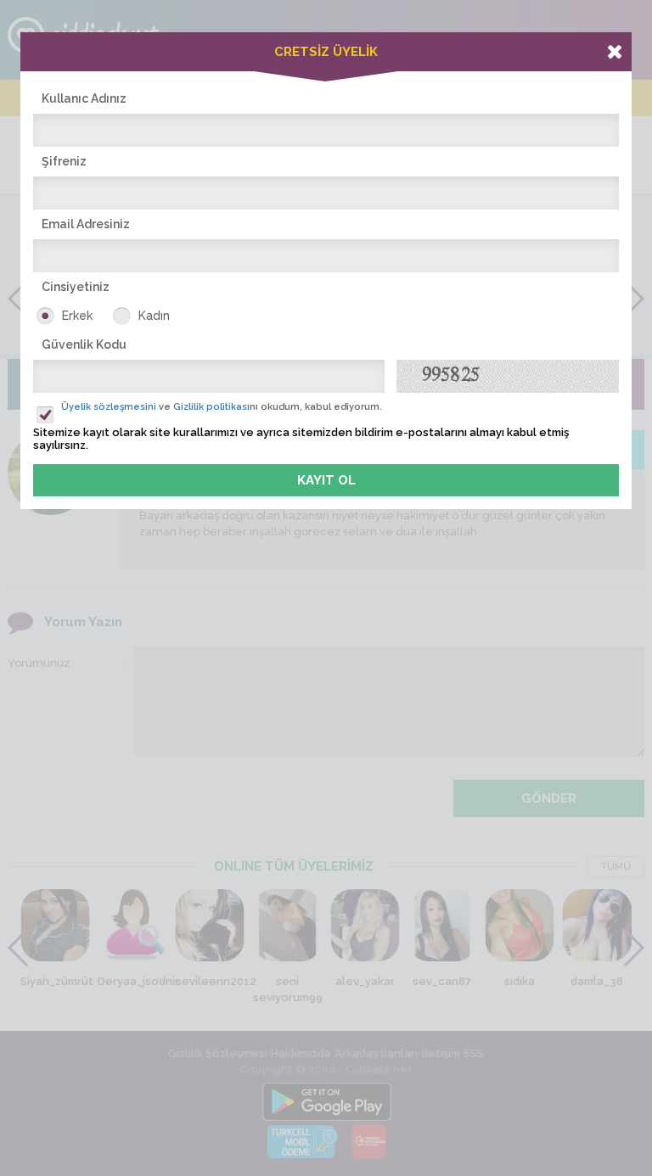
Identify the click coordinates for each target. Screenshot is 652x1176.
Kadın (154, 315)
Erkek (77, 315)
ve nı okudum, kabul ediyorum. (221, 406)
